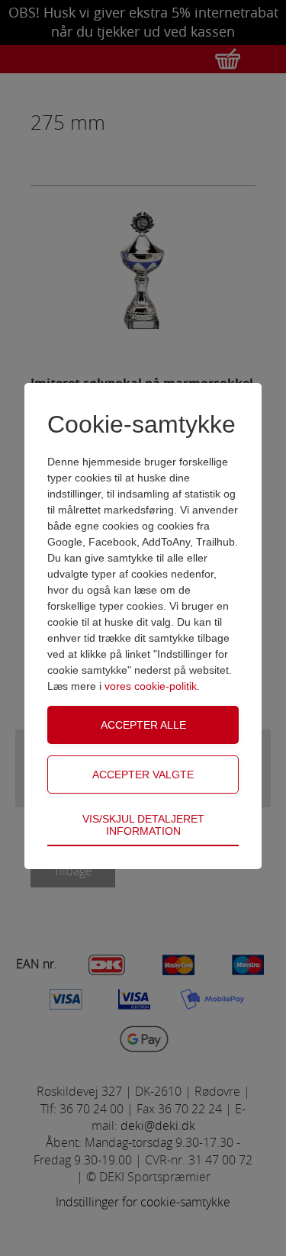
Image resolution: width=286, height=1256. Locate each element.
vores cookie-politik (150, 686)
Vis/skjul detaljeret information (143, 825)
